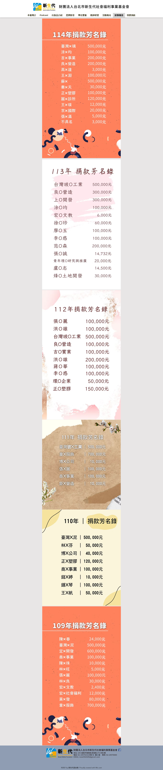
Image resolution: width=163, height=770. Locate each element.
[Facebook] (119, 750)
